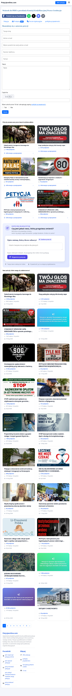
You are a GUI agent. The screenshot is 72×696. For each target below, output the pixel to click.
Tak (5, 107)
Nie (11, 107)
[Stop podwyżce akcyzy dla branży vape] (53, 139)
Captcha (5, 92)
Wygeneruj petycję (18, 257)
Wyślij (5, 112)
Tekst (4, 64)
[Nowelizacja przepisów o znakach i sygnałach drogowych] (53, 173)
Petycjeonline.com (8, 3)
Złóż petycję (61, 2)
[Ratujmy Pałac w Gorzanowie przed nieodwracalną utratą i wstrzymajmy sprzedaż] (19, 173)
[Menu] (69, 2)
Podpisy (18, 21)
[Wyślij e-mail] (38, 16)
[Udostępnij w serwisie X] (34, 16)
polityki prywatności (38, 104)
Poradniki (7, 651)
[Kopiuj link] (43, 16)
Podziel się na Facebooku (15, 16)
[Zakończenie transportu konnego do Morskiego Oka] (19, 140)
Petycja (6, 21)
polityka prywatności (52, 21)
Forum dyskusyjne (35, 21)
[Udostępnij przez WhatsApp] (29, 16)
